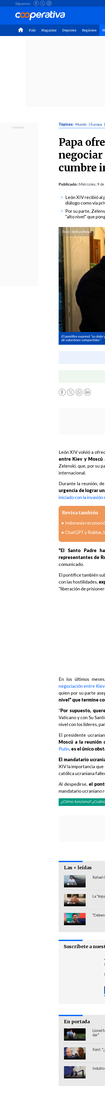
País (32, 30)
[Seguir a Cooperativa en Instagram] (48, 3)
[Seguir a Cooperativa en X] (42, 3)
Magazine (49, 30)
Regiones (89, 30)
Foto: (66, 232)
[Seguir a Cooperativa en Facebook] (36, 3)
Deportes (69, 30)
